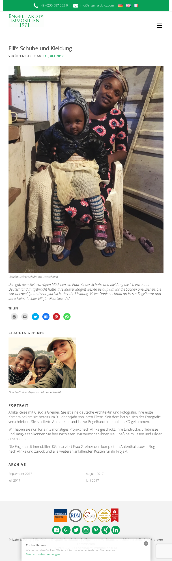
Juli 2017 (14, 480)
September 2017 (20, 473)
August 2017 (95, 473)
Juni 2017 (92, 480)
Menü (159, 25)
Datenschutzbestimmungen (43, 554)
